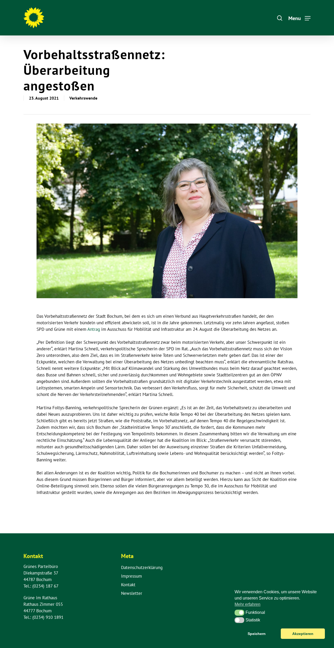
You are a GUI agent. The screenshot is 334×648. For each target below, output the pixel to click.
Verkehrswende (83, 98)
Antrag (93, 329)
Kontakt (128, 585)
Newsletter (131, 593)
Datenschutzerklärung (142, 567)
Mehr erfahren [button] (247, 604)
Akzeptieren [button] (302, 634)
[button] (239, 612)
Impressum (131, 576)
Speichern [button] (257, 634)
